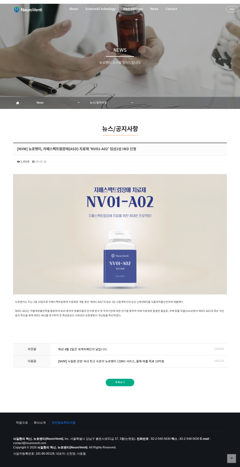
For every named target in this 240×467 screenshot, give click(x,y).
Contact (171, 9)
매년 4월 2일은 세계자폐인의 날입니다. (82, 349)
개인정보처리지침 (64, 422)
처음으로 (22, 422)
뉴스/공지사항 (98, 102)
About (73, 9)
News (154, 9)
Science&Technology (101, 9)
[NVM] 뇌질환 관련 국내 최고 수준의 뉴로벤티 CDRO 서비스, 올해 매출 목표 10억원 (111, 361)
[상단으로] (231, 458)
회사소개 (40, 422)
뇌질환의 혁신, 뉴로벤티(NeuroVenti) (28, 10)
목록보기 (120, 382)
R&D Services (133, 9)
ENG (232, 9)
